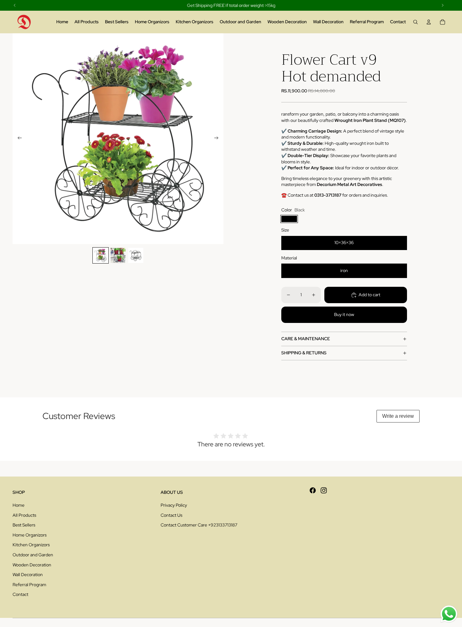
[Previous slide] (18, 139)
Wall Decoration (28, 574)
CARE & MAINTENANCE (305, 338)
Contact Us (171, 515)
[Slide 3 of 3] (135, 255)
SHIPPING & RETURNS (304, 353)
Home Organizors (30, 535)
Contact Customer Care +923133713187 (199, 525)
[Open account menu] (429, 22)
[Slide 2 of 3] (118, 255)
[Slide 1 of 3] (100, 255)
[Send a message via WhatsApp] (449, 614)
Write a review (398, 416)
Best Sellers (24, 525)
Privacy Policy (174, 505)
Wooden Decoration (32, 565)
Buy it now (344, 314)
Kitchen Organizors (31, 545)
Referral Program (29, 584)
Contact (20, 594)
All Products (24, 515)
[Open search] (415, 22)
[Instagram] (323, 490)
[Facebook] (312, 490)
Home (19, 505)
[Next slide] (218, 139)
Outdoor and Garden (33, 555)
